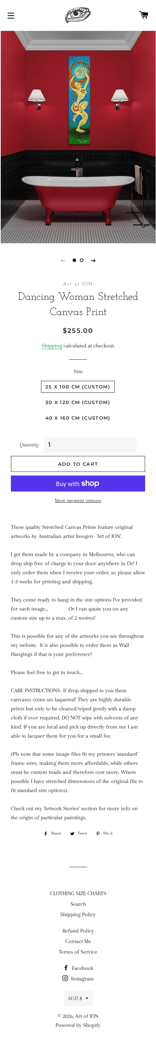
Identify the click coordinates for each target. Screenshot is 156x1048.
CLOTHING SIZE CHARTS (78, 893)
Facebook (81, 968)
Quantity (29, 444)
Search (78, 904)
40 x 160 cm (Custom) (78, 418)
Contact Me (78, 941)
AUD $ (75, 998)
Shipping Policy (78, 914)
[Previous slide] (63, 260)
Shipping (52, 345)
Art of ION (86, 1016)
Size (78, 371)
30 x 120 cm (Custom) (77, 402)
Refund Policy (78, 930)
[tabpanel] (78, 136)
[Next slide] (93, 260)
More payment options (78, 500)
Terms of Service (78, 952)
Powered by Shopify (78, 1025)
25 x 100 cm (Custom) (77, 387)
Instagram (82, 978)
